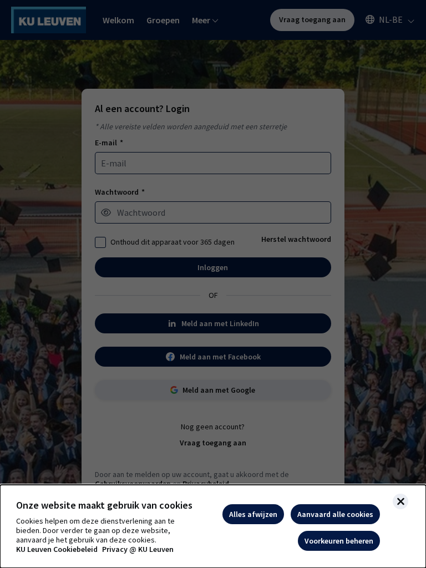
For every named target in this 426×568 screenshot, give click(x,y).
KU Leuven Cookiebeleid (57, 549)
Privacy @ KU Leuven (138, 549)
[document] (213, 526)
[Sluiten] (400, 501)
